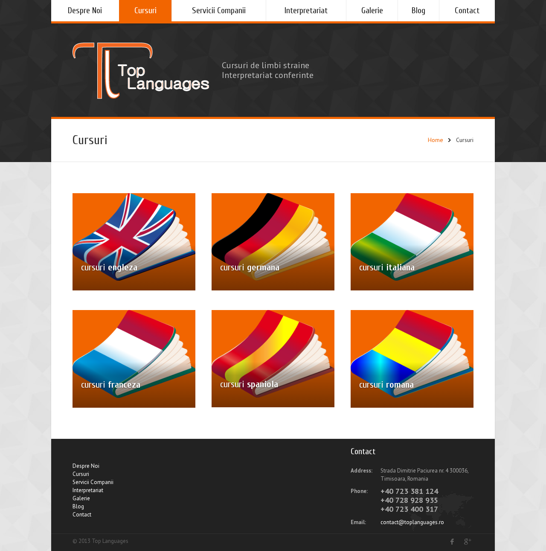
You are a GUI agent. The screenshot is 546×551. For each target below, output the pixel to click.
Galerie (372, 10)
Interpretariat (306, 10)
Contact (467, 10)
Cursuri (145, 10)
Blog (418, 10)
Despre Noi (85, 10)
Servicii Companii (219, 10)
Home (435, 140)
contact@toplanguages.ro (412, 522)
